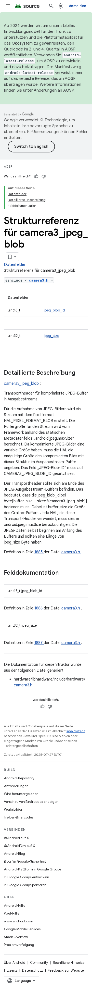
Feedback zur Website (66, 970)
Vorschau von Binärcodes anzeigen (31, 801)
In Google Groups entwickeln (26, 877)
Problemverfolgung (19, 944)
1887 (39, 642)
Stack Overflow (16, 937)
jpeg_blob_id (54, 310)
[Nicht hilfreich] (43, 176)
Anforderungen (16, 786)
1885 (39, 552)
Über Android (14, 963)
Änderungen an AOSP (54, 90)
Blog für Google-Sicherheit (25, 861)
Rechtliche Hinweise (68, 963)
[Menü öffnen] (8, 6)
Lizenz (12, 970)
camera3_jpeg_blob (22, 383)
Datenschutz (32, 970)
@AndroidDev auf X (19, 845)
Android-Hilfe (14, 905)
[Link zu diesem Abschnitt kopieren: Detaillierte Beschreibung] (82, 373)
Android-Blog (14, 853)
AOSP (8, 166)
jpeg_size (51, 336)
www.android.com (18, 921)
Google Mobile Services (22, 929)
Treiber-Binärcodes (18, 817)
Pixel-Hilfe (11, 913)
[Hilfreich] (36, 176)
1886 (39, 608)
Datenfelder (15, 264)
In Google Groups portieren (25, 885)
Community (39, 963)
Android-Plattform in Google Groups (32, 869)
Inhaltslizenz (75, 731)
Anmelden (77, 6)
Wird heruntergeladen (21, 794)
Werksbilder (13, 809)
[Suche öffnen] (51, 6)
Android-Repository (19, 778)
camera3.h (40, 280)
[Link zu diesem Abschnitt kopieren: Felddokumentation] (65, 573)
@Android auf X (16, 838)
